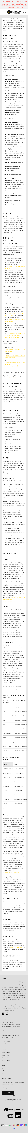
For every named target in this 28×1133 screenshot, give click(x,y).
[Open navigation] (2, 12)
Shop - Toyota (6, 1060)
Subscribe (8, 1092)
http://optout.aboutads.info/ (16, 378)
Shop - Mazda (5, 1055)
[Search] (23, 12)
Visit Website (17, 1024)
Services (4, 1068)
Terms (22, 1100)
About (3, 1063)
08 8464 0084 (6, 1041)
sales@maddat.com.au (16, 947)
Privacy (18, 1100)
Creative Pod (13, 1100)
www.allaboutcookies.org (12, 872)
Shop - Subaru (6, 1057)
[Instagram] (7, 1014)
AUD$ (13, 1095)
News (3, 1065)
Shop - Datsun (6, 1052)
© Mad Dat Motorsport (14, 1099)
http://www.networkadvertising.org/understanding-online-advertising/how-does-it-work (15, 335)
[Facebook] (3, 1014)
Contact (4, 1073)
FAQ (3, 1071)
